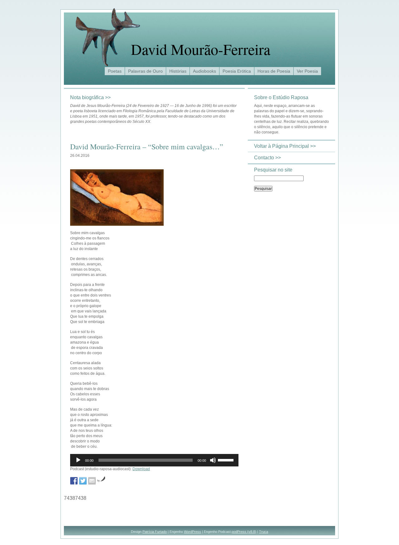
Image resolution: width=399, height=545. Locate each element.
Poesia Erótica (237, 71)
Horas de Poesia (273, 71)
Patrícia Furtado (154, 531)
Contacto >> (267, 157)
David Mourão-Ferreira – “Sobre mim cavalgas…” (146, 147)
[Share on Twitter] (83, 481)
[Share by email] (92, 481)
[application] (154, 460)
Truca (263, 531)
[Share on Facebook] (74, 481)
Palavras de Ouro (145, 71)
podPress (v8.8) (244, 531)
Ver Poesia (307, 71)
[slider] (226, 459)
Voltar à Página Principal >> (285, 146)
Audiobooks (204, 71)
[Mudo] (213, 460)
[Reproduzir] (78, 460)
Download (141, 469)
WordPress (192, 531)
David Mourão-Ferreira (200, 49)
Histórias (177, 71)
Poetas (115, 71)
